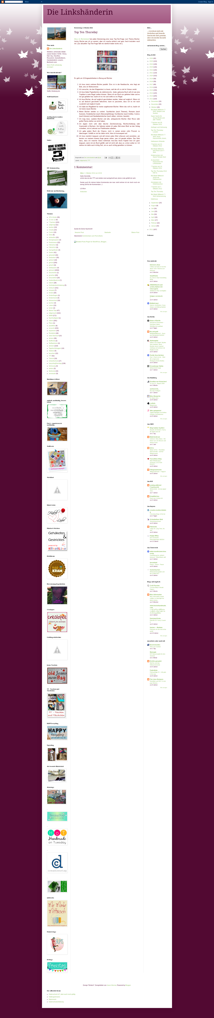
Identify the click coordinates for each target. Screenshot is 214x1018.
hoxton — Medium (156, 627)
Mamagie (153, 652)
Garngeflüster (53, 250)
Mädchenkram (155, 437)
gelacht (51, 265)
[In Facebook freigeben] (117, 157)
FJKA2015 (52, 247)
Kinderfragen (53, 295)
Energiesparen (54, 240)
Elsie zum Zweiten (155, 646)
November (155, 104)
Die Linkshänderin (80, 12)
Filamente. (153, 527)
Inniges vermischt (156, 296)
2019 (151, 79)
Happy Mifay (154, 536)
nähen (51, 320)
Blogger (128, 985)
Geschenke (52, 273)
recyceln (51, 328)
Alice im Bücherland (81, 39)
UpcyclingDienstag (55, 363)
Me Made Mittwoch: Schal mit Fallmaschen (157, 177)
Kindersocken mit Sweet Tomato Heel (158, 156)
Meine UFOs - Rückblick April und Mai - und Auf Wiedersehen (157, 451)
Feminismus (53, 242)
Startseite (107, 232)
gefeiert (51, 260)
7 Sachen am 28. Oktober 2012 (156, 123)
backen (51, 227)
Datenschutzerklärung (56, 1002)
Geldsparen (53, 268)
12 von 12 (52, 220)
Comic (51, 232)
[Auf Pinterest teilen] (119, 157)
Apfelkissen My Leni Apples (158, 290)
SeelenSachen (155, 570)
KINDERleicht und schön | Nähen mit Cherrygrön (156, 287)
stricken (51, 346)
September (155, 203)
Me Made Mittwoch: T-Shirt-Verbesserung (158, 195)
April (153, 217)
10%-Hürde (53, 217)
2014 (151, 93)
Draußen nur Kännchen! (158, 381)
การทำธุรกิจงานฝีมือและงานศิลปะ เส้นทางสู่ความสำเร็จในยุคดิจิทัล (157, 611)
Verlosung (52, 366)
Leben (51, 305)
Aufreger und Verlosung (159, 127)
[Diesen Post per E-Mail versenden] (109, 157)
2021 (151, 73)
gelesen (51, 270)
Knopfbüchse (154, 496)
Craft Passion (155, 585)
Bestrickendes (155, 645)
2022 (151, 70)
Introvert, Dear (155, 265)
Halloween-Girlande (158, 141)
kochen (51, 303)
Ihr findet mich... (154, 398)
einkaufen (52, 237)
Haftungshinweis (54, 997)
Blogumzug (153, 405)
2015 (151, 90)
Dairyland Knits (155, 618)
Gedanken (52, 257)
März (153, 220)
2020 (151, 76)
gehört (51, 262)
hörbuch (51, 288)
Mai (152, 214)
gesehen (52, 275)
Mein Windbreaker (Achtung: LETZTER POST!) (156, 462)
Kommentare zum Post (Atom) (92, 236)
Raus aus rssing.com (156, 498)
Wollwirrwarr (154, 303)
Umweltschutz (53, 361)
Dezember (155, 101)
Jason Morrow (111, 985)
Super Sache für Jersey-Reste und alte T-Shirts (158, 118)
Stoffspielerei (53, 343)
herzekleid (153, 562)
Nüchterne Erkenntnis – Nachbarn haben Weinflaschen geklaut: (157, 324)
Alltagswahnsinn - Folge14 (158, 471)
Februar (154, 223)
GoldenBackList (54, 280)
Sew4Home (154, 276)
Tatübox (51, 351)
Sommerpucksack (155, 521)
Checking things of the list (157, 514)
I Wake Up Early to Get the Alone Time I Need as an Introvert (158, 268)
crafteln (152, 403)
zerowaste (52, 373)
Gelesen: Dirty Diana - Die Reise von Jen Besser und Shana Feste (158, 440)
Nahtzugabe (154, 341)
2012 (151, 99)
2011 (151, 229)
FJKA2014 (52, 245)
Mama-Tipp (52, 310)
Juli (152, 208)
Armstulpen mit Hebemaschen (157, 183)
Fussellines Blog (155, 459)
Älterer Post (135, 232)
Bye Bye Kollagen (155, 390)
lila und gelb (154, 331)
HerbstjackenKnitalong (56, 285)
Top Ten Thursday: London (157, 131)
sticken (51, 338)
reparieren (52, 331)
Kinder (51, 293)
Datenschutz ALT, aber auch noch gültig (62, 994)
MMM (51, 315)
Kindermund (53, 298)
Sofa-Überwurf (54, 336)
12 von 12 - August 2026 (157, 383)
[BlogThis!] (112, 157)
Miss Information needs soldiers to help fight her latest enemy (157, 598)
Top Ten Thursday (157, 191)
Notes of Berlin (155, 320)
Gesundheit (53, 278)
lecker (51, 308)
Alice (82, 173)
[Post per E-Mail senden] (105, 157)
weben (51, 368)
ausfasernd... (154, 389)
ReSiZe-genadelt (155, 661)
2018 (151, 81)
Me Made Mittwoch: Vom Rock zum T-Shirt (157, 150)
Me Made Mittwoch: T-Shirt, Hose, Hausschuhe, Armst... (159, 136)
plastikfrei (52, 326)
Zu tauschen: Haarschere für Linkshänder (157, 161)
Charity (51, 230)
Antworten (83, 192)
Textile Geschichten (157, 355)
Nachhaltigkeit (53, 318)
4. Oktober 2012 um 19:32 (93, 173)
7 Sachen (52, 222)
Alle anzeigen (163, 311)
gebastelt (52, 255)
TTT (89, 160)
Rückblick (52, 333)
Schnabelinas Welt (156, 519)
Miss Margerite (155, 396)
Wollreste (52, 371)
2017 (151, 84)
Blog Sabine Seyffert (157, 428)
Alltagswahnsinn (155, 470)
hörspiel (51, 290)
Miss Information (156, 594)
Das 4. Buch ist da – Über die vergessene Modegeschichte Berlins (157, 359)
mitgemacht (83, 160)
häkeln (51, 283)
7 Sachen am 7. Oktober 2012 (156, 187)
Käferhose (154, 199)
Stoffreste (52, 341)
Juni (152, 211)
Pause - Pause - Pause (157, 564)
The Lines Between (156, 679)
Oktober (154, 107)
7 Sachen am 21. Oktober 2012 (156, 145)
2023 (151, 67)
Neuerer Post (79, 232)
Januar (153, 226)
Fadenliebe (154, 670)
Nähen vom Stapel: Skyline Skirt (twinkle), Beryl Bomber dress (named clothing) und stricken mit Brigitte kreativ (158, 346)
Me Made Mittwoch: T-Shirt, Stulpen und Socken (158, 111)
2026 (151, 58)
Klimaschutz (53, 300)
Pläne (51, 323)
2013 (151, 96)
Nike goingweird (155, 411)
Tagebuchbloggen (55, 348)
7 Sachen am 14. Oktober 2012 (156, 167)
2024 (151, 64)
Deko (50, 235)
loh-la (152, 448)
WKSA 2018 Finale (155, 368)
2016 (151, 87)
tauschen (52, 353)
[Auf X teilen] (114, 157)
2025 (151, 61)
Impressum (52, 999)
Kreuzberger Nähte (156, 366)
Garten (51, 252)
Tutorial (51, 358)
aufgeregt (52, 225)
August (153, 205)
